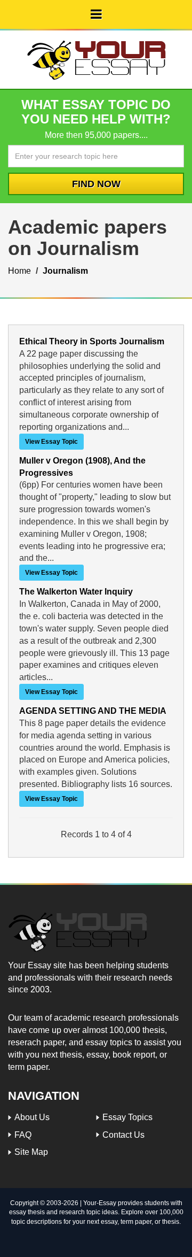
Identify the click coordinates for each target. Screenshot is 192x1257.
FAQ (22, 1134)
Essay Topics (127, 1117)
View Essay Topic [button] (51, 441)
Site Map (31, 1151)
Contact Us (123, 1134)
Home (19, 270)
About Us (32, 1117)
